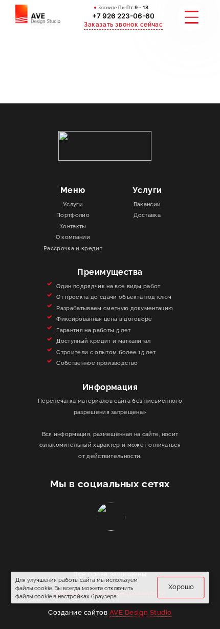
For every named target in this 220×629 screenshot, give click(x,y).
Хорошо (181, 587)
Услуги (73, 204)
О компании (73, 237)
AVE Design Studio (140, 612)
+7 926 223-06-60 (123, 16)
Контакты (72, 226)
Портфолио (73, 215)
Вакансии (147, 204)
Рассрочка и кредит (72, 248)
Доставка (147, 215)
